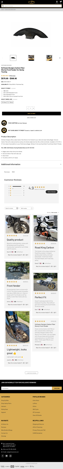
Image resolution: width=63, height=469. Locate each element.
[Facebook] (2, 455)
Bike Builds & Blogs (6, 430)
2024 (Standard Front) (9, 94)
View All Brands (37, 415)
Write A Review (52, 192)
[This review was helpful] (51, 312)
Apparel (3, 412)
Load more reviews (31, 373)
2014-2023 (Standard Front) (10, 92)
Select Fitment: (8, 88)
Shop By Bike (5, 400)
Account (57, 3)
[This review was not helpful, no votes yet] (26, 255)
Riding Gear (4, 409)
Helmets (3, 406)
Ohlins (34, 406)
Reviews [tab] (7, 172)
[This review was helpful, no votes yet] (23, 255)
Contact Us (4, 433)
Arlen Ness (36, 400)
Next (59, 58)
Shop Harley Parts (6, 403)
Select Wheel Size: (9, 99)
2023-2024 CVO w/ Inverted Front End (13, 96)
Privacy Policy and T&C (39, 430)
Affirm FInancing (37, 427)
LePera (35, 403)
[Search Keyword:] (3, 6)
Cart (60, 3)
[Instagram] (10, 455)
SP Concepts (36, 412)
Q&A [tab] (13, 172)
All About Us (4, 424)
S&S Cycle (35, 409)
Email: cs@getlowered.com (11, 452)
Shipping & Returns (38, 424)
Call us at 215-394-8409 (9, 449)
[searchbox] (10, 208)
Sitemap (3, 436)
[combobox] (31, 5)
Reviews (3, 427)
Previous (2, 58)
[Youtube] (6, 455)
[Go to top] (61, 455)
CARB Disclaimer (37, 433)
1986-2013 (5, 91)
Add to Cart (31, 113)
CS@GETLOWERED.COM (36, 130)
